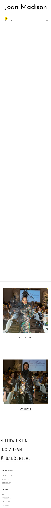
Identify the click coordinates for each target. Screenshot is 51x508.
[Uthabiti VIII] (25, 310)
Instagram (6, 502)
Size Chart (6, 483)
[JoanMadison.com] (25, 7)
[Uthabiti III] (25, 382)
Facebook (6, 498)
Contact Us (7, 476)
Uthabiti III (25, 409)
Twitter (5, 494)
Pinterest (6, 505)
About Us (6, 479)
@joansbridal (15, 458)
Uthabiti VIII (25, 337)
